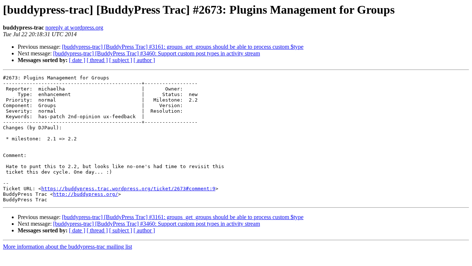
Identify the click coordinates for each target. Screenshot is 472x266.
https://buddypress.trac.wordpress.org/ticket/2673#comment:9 (128, 188)
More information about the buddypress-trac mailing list (67, 246)
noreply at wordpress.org (74, 27)
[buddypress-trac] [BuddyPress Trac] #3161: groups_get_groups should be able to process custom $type (182, 47)
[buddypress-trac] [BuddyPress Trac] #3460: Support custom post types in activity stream (156, 53)
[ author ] (144, 60)
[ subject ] (120, 60)
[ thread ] (97, 60)
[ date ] (77, 60)
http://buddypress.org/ (85, 194)
